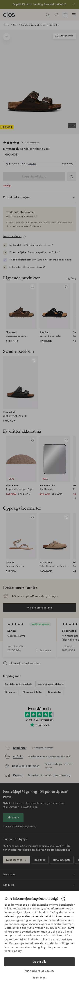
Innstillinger (39, 977)
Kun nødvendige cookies (39, 970)
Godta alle (39, 961)
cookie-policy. (13, 950)
